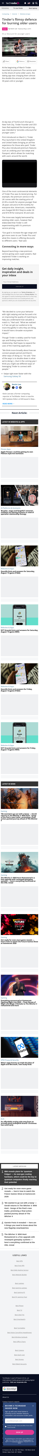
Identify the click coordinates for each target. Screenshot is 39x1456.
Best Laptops (19, 1283)
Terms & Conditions (17, 1441)
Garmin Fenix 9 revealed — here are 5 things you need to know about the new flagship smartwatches (20, 1225)
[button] (36, 3)
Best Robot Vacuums (19, 1364)
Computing (5, 14)
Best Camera (19, 1350)
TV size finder (18, 8)
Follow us (21, 61)
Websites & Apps (25, 14)
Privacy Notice (29, 294)
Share (7, 61)
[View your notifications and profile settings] (25, 3)
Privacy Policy (27, 1440)
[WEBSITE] (21, 387)
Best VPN (19, 1261)
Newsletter (33, 61)
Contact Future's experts (10, 1402)
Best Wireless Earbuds (19, 1337)
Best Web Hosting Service (19, 1270)
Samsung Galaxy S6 (12, 376)
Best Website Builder (19, 1275)
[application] (19, 172)
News (5, 29)
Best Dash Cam (19, 1355)
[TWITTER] (13, 387)
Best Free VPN (19, 1266)
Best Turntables (19, 1328)
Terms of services (27, 292)
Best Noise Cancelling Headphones (19, 1333)
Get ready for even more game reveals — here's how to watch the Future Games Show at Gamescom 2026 (19, 1192)
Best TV (19, 1310)
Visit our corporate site (18, 1382)
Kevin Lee (14, 29)
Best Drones (19, 1359)
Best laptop (33, 8)
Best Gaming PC (19, 1292)
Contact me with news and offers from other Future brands (20, 1426)
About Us (5, 1397)
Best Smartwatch (19, 1319)
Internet (14, 14)
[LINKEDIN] (17, 387)
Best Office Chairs (19, 1342)
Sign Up (19, 1432)
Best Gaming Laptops (19, 1288)
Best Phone (19, 1306)
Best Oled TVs (19, 1315)
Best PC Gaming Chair (19, 1297)
